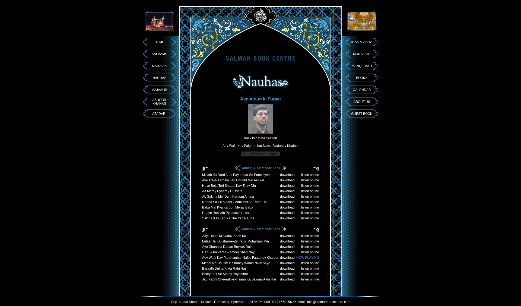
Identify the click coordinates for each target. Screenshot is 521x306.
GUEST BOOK (361, 114)
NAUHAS (159, 78)
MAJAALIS (159, 90)
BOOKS (361, 78)
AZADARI (159, 114)
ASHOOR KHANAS (159, 102)
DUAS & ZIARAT (362, 42)
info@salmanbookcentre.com (328, 302)
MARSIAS (159, 66)
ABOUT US (362, 102)
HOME (159, 42)
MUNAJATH (362, 54)
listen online (310, 175)
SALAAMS (159, 54)
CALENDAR (362, 90)
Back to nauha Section (260, 138)
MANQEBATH (362, 66)
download (287, 175)
